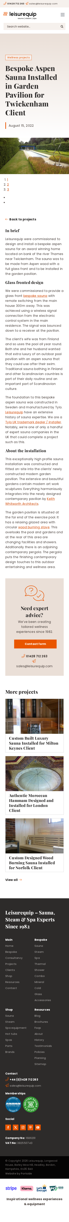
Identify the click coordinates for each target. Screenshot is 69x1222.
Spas (8, 1040)
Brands (10, 1052)
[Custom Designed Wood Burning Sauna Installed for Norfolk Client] (34, 845)
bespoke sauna (35, 296)
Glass (38, 994)
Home (9, 946)
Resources (12, 982)
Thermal (40, 964)
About (38, 1034)
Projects (10, 964)
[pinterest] (30, 1127)
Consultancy (13, 958)
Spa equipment (16, 1028)
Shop (8, 976)
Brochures (41, 1022)
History (39, 1040)
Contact (11, 988)
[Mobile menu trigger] (63, 14)
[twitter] (15, 1127)
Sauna (38, 946)
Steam (39, 952)
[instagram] (23, 1127)
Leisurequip (14, 412)
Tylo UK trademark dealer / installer (33, 422)
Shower (39, 970)
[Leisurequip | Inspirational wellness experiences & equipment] (19, 13)
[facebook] (8, 1127)
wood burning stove (34, 527)
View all (11, 880)
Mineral (39, 982)
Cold (37, 988)
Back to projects (22, 219)
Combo (39, 976)
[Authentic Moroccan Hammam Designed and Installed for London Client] (34, 785)
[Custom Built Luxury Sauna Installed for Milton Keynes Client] (34, 725)
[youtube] (38, 1127)
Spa (37, 958)
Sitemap (40, 1064)
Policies (39, 1052)
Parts (9, 1046)
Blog (37, 1016)
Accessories (42, 1000)
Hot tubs (11, 1034)
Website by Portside (18, 1173)
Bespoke (11, 952)
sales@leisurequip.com (43, 3)
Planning (40, 1058)
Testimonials (43, 1046)
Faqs (37, 1028)
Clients (10, 970)
